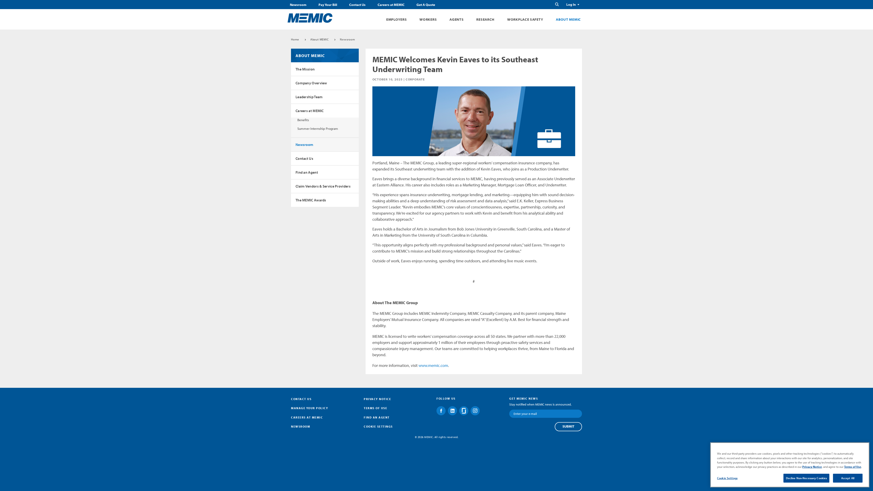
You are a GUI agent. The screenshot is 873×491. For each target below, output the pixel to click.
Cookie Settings (727, 478)
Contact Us (357, 5)
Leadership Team (309, 97)
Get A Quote (425, 5)
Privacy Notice (377, 399)
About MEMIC (568, 19)
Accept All (847, 478)
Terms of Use (375, 408)
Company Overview (311, 83)
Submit (568, 426)
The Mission (305, 69)
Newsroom (298, 5)
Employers (396, 19)
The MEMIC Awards (311, 200)
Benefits (303, 120)
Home (295, 39)
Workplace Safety (525, 19)
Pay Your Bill (328, 5)
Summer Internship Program (317, 128)
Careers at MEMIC (391, 5)
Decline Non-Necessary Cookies (806, 478)
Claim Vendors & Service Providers (323, 186)
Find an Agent (307, 172)
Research (485, 19)
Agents (456, 19)
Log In (571, 5)
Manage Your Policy (309, 408)
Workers (428, 19)
